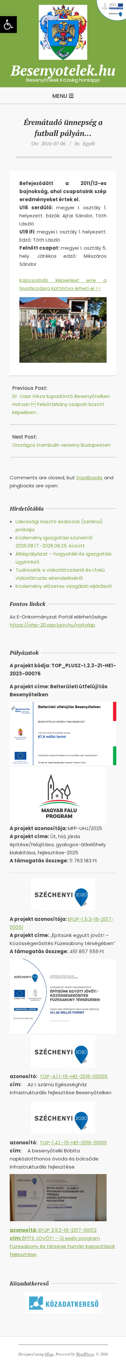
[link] (8, 24)
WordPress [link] (85, 1354)
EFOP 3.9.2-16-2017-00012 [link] (53, 1230)
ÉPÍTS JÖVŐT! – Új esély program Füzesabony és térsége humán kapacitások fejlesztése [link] (62, 1246)
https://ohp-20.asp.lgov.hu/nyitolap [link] (52, 624)
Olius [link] (49, 1354)
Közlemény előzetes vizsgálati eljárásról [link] (63, 586)
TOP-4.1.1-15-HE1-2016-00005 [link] (74, 1076)
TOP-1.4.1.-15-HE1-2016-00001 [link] (73, 1142)
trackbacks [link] (89, 477)
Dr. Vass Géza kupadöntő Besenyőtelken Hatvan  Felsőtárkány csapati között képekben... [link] (61, 404)
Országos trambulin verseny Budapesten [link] (61, 445)
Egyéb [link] (89, 143)
